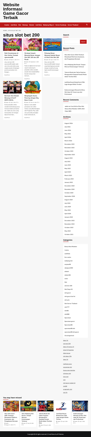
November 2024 (69, 189)
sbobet (67, 271)
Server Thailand (73, 25)
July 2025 (67, 161)
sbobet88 (68, 275)
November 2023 (69, 224)
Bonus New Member (71, 246)
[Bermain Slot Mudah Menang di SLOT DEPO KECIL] (12, 87)
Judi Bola (14, 25)
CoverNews (51, 434)
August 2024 (69, 199)
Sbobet (31, 25)
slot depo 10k (67, 356)
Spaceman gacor (70, 321)
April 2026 (68, 137)
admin (7, 59)
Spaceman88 (68, 325)
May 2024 (68, 210)
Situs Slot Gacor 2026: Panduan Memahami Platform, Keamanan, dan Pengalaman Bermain (74, 57)
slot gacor (68, 293)
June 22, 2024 (33, 102)
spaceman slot (67, 367)
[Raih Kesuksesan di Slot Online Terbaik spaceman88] (12, 44)
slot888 (67, 314)
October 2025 (69, 151)
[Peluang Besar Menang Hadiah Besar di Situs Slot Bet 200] (52, 44)
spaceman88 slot (70, 328)
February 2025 (69, 179)
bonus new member (69, 370)
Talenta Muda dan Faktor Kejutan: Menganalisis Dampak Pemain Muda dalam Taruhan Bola (76, 74)
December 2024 (69, 186)
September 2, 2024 (34, 61)
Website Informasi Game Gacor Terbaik (16, 11)
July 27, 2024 (53, 59)
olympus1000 (69, 268)
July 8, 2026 (64, 421)
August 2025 (69, 158)
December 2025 (69, 144)
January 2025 (69, 182)
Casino (6, 25)
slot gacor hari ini (70, 296)
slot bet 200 (7, 48)
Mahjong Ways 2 (48, 25)
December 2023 (69, 220)
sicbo (66, 278)
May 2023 (68, 231)
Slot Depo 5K (69, 289)
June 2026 (68, 130)
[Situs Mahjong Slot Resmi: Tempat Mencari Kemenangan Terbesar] (28, 406)
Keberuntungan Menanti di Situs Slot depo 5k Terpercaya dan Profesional (75, 92)
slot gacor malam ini (69, 383)
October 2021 (69, 234)
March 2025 (68, 175)
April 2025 (68, 172)
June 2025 (68, 165)
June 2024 (68, 206)
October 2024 (69, 193)
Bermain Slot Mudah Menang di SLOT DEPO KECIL (11, 98)
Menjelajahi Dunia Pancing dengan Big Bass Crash (31, 98)
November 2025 (69, 147)
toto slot (65, 376)
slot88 (67, 310)
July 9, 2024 (13, 102)
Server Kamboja (60, 25)
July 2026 (67, 127)
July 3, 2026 (82, 421)
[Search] (87, 24)
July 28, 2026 (31, 423)
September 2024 (70, 196)
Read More (7, 75)
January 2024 (69, 217)
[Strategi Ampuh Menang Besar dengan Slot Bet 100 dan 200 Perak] (32, 44)
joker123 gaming (68, 350)
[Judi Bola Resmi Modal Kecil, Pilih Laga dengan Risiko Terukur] (63, 406)
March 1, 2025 (13, 59)
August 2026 (69, 123)
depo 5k (65, 340)
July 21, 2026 (48, 425)
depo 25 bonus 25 (68, 347)
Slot (19, 25)
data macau (66, 353)
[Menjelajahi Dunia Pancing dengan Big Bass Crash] (32, 87)
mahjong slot (69, 261)
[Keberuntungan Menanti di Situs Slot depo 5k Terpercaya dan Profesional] (80, 406)
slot (64, 380)
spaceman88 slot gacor (72, 332)
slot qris (67, 300)
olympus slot (67, 373)
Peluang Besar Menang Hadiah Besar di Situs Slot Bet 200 (52, 55)
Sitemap (25, 25)
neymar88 (68, 264)
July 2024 (67, 203)
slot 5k (65, 392)
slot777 (67, 307)
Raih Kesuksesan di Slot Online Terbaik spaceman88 (11, 55)
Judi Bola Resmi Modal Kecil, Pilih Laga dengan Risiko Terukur (75, 83)
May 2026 (68, 134)
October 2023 (69, 227)
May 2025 (68, 168)
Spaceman (68, 318)
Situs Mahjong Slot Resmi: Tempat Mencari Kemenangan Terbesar (75, 65)
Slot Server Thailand (71, 303)
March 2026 (68, 140)
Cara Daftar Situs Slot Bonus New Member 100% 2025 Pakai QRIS (75, 108)
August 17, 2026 (9, 424)
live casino (68, 257)
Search (66, 35)
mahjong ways (67, 364)
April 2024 (68, 213)
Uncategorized (69, 335)
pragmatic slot (67, 389)
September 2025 (70, 154)
